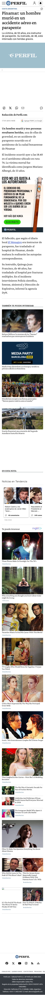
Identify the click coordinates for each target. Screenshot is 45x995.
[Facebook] (7, 963)
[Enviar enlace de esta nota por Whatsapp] (16, 108)
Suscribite (12, 222)
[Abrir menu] (4, 3)
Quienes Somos (17, 971)
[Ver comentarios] (41, 9)
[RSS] (32, 963)
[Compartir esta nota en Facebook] (4, 108)
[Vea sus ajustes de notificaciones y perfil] (40, 3)
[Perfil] (22, 958)
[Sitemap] (38, 963)
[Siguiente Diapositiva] (41, 501)
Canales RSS (6, 971)
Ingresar (34, 3)
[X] (13, 963)
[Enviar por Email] (23, 108)
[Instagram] (26, 963)
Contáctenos (28, 971)
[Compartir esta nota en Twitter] (10, 108)
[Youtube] (19, 963)
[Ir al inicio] (16, 3)
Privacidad (38, 971)
